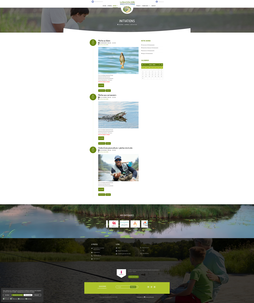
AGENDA (114, 5)
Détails (108, 90)
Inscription (101, 90)
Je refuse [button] (7, 295)
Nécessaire (7, 298)
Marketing (29, 298)
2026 (154, 64)
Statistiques (22, 298)
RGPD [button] (14, 291)
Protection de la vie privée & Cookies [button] (25, 291)
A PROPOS (109, 5)
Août (151, 64)
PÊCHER (138, 5)
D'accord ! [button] (37, 295)
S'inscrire (133, 287)
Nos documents (145, 247)
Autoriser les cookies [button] (17, 295)
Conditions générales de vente (124, 253)
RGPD (119, 248)
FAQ (143, 250)
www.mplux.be (96, 258)
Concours (148, 45)
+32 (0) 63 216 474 (97, 255)
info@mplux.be (96, 252)
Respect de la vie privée (123, 250)
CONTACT (153, 5)
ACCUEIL (104, 5)
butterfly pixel (150, 297)
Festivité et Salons (150, 47)
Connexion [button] (161, 1)
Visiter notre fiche (133, 276)
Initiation (148, 50)
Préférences (14, 298)
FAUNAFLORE (145, 5)
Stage (147, 53)
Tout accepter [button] (28, 295)
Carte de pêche (145, 253)
